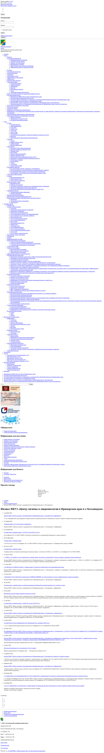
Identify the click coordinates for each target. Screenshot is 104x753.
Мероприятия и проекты (17, 64)
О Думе (9, 123)
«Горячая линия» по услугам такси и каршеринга (17, 524)
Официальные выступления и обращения (21, 66)
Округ (5, 55)
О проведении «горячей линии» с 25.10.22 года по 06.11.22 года (22, 532)
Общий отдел (14, 224)
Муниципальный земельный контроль (21, 296)
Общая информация (15, 126)
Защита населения (15, 117)
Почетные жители (12, 73)
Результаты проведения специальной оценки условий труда (27, 189)
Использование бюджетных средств (20, 308)
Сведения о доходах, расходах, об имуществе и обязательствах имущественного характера (35, 264)
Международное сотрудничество (19, 251)
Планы (12, 312)
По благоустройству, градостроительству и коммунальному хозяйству (29, 170)
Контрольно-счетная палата (11, 317)
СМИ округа (10, 79)
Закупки (12, 325)
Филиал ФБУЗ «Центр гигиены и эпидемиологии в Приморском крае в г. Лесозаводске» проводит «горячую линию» (36, 656)
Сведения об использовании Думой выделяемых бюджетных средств (29, 135)
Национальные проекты (14, 80)
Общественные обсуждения (18, 252)
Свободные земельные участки (12, 448)
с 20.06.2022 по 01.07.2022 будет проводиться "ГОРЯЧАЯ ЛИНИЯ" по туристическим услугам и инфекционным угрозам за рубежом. (41, 577)
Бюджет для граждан (9, 449)
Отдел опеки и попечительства (19, 233)
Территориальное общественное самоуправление (20, 114)
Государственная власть (13, 95)
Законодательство (15, 331)
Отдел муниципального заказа (18, 218)
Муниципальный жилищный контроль (21, 295)
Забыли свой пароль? (6, 35)
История (9, 70)
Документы (7, 352)
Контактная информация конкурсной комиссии (23, 187)
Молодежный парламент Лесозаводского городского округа (23, 198)
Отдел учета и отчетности (17, 180)
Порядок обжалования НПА (18, 154)
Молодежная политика (16, 89)
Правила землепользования (11, 445)
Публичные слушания (16, 160)
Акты (11, 314)
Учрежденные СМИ (12, 246)
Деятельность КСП (12, 334)
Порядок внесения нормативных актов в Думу (23, 157)
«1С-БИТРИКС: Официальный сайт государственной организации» (26, 751)
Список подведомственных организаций (21, 242)
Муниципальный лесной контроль (20, 303)
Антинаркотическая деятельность (19, 92)
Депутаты (10, 139)
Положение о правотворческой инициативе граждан (25, 158)
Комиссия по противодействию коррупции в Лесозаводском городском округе (32, 273)
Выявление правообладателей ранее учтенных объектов (19, 446)
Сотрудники (13, 321)
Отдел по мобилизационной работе (20, 230)
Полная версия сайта (6, 4)
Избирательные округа (16, 142)
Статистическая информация (15, 305)
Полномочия (13, 133)
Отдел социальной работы (17, 220)
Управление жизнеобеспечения (19, 212)
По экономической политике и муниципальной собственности (27, 171)
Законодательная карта (13, 370)
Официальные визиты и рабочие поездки (21, 67)
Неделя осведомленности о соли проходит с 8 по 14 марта (20, 648)
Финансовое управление (17, 211)
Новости (9, 57)
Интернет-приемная (9, 362)
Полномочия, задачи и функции (16, 234)
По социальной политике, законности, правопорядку (25, 168)
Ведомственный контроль (14, 311)
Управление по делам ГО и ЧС (18, 118)
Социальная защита (15, 83)
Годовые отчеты (14, 340)
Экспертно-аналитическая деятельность (21, 339)
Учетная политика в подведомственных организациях (25, 243)
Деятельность (11, 146)
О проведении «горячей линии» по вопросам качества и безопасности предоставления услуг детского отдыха (34, 585)
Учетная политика (15, 342)
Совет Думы (13, 132)
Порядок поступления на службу (19, 277)
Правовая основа (15, 183)
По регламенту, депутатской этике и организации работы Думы (28, 173)
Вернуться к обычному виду (8, 5)
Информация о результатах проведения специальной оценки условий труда (31, 280)
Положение (13, 199)
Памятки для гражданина (17, 63)
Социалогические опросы (17, 61)
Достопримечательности (14, 71)
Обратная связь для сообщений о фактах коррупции (24, 267)
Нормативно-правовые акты (18, 345)
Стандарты (13, 333)
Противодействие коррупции (15, 195)
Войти (2, 14)
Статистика (13, 164)
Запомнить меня (7, 30)
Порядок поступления (16, 184)
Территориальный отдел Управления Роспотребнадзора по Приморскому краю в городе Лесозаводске (38, 104)
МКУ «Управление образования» (19, 289)
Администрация (8, 204)
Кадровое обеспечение (13, 274)
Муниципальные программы (18, 249)
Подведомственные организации (16, 240)
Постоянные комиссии (13, 167)
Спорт (12, 91)
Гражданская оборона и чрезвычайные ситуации (20, 115)
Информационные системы (14, 239)
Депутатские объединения (14, 174)
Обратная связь (5, 745)
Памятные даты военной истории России (18, 110)
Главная (6, 54)
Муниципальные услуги (14, 356)
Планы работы (14, 161)
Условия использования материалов (14, 714)
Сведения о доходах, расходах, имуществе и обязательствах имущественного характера (34, 349)
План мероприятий (15, 346)
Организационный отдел (17, 177)
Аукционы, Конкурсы (10, 474)
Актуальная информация (14, 58)
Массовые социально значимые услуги (18, 361)
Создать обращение (12, 367)
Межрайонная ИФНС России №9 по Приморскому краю (26, 96)
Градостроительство (12, 107)
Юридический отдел (16, 179)
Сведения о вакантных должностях (20, 276)
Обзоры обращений (15, 193)
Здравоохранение (15, 85)
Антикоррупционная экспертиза (19, 259)
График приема (14, 143)
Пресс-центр (13, 221)
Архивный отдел (15, 226)
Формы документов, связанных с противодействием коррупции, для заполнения (32, 262)
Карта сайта (7, 713)
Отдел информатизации (17, 227)
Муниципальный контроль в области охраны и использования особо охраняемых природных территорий (39, 298)
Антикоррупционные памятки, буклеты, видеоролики (25, 261)
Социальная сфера (12, 82)
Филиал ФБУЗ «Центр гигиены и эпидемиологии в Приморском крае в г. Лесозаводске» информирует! (33, 666)
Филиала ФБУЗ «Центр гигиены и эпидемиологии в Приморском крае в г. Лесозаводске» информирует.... (33, 613)
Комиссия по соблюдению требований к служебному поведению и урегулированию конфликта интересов (39, 265)
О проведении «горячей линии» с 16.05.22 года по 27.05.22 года (22, 603)
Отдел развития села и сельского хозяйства (22, 215)
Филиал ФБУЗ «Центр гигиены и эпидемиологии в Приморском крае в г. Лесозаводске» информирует (32, 515)
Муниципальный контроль (14, 292)
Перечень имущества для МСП (12, 481)
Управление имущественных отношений (21, 209)
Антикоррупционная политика (19, 120)
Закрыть (3, 37)
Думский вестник (15, 124)
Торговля (6, 477)
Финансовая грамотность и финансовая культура (17, 466)
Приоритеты (10, 236)
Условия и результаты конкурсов (19, 278)
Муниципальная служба (14, 182)
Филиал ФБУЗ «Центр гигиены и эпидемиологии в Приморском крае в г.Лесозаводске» (34, 102)
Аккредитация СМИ (16, 165)
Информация (10, 318)
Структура (13, 130)
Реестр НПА (13, 152)
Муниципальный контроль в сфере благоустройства (24, 299)
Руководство (13, 129)
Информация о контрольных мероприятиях (22, 337)
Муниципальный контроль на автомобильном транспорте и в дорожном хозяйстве (33, 293)
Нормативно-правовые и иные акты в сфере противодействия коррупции (30, 256)
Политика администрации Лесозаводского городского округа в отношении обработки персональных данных (34, 464)
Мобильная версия (6, 46)
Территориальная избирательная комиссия (15, 432)
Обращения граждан (13, 190)
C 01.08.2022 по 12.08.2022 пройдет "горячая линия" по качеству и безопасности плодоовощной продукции (34, 567)
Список (12, 140)
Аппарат (9, 176)
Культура (12, 88)
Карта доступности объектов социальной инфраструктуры (23, 93)
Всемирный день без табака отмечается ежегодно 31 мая (19, 593)
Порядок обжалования (16, 323)
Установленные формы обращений (20, 192)
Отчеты (12, 162)
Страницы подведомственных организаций (22, 245)
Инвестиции (7, 478)
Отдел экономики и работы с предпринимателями (24, 214)
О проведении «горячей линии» (13, 549)
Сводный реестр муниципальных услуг (18, 355)
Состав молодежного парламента (19, 201)
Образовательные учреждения (18, 281)
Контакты (13, 136)
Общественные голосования (15, 77)
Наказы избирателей (16, 145)
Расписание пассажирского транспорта (18, 105)
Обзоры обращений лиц (13, 368)
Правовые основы (12, 330)
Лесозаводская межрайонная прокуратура (22, 98)
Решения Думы (14, 151)
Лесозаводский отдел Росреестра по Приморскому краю (26, 101)
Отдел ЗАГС (13, 231)
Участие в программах (13, 248)
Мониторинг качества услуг (15, 358)
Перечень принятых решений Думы (20, 149)
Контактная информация (17, 283)
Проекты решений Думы (17, 155)
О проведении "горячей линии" (13, 540)
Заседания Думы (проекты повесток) (20, 148)
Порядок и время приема (14, 365)
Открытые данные (12, 108)
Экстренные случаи (12, 76)
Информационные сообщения (18, 60)
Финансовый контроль (13, 284)
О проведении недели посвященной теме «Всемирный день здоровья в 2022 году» (27, 623)
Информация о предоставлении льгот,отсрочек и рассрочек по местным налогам (32, 309)
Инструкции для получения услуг (16, 359)
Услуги (6, 353)
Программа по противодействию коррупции (22, 258)
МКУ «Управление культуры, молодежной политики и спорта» (28, 290)
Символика (10, 74)
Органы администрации (14, 207)
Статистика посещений (10, 715)
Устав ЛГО (13, 127)
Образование (14, 86)
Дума (5, 121)
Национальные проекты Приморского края (19, 196)
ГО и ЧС (6, 463)
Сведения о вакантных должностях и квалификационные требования (29, 186)
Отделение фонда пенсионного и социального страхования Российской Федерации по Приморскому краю (40, 99)
